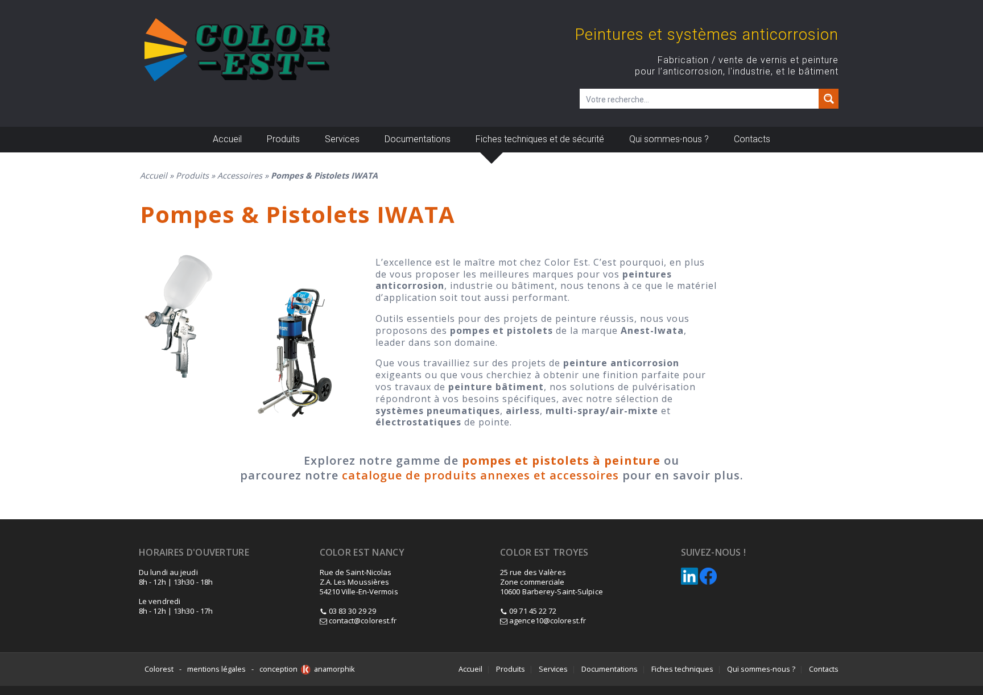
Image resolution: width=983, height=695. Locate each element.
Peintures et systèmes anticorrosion (707, 35)
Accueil (227, 139)
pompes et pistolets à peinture (561, 460)
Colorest (159, 669)
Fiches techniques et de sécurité (540, 139)
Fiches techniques (682, 669)
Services (342, 139)
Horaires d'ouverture (194, 553)
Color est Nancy (362, 553)
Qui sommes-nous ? (669, 139)
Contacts (752, 139)
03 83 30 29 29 (352, 611)
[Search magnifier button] (829, 99)
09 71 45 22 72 (532, 611)
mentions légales (216, 669)
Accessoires (239, 175)
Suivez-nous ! (713, 553)
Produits (283, 139)
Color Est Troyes (544, 553)
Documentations (418, 139)
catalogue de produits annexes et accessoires (480, 475)
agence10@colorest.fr (546, 620)
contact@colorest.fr (362, 620)
